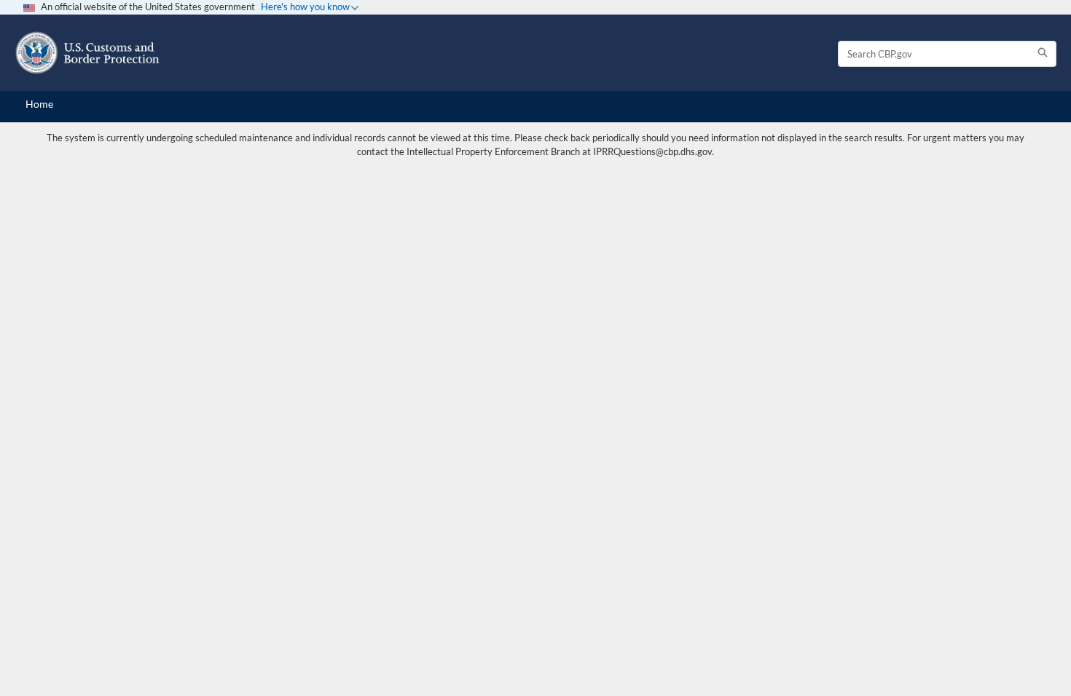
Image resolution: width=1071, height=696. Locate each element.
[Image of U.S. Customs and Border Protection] (87, 53)
